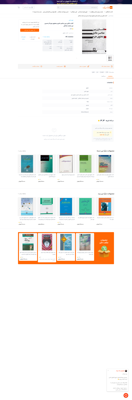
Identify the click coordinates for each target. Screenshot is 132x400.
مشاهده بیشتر (22, 151)
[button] (19, 166)
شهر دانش (71, 20)
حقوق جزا (102, 72)
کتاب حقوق (65, 33)
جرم (97, 72)
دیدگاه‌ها (103, 76)
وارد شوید (102, 134)
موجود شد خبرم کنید (28, 30)
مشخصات (110, 76)
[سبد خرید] (19, 7)
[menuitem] (108, 12)
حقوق (93, 72)
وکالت (107, 72)
